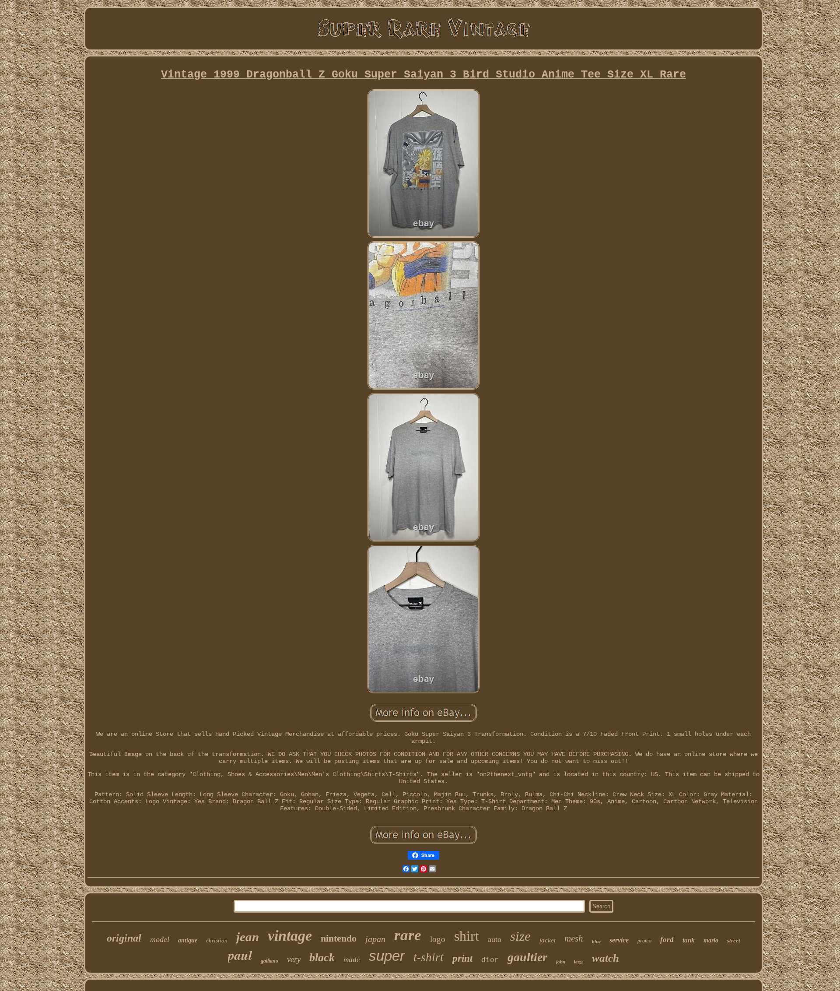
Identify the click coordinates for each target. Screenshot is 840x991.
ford (667, 939)
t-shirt (428, 957)
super (387, 956)
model (159, 939)
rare (407, 935)
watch (605, 958)
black (322, 957)
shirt (466, 936)
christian (217, 940)
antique (187, 940)
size (520, 936)
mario (711, 940)
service (619, 940)
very (294, 959)
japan (375, 939)
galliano (269, 961)
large (578, 961)
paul (240, 955)
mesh (573, 938)
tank (688, 940)
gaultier (527, 957)
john (560, 961)
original (124, 938)
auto (494, 939)
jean (247, 937)
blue (596, 941)
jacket (547, 940)
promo (644, 941)
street (733, 940)
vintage (290, 936)
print (462, 958)
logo (437, 939)
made (351, 960)
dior (490, 960)
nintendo (339, 938)
